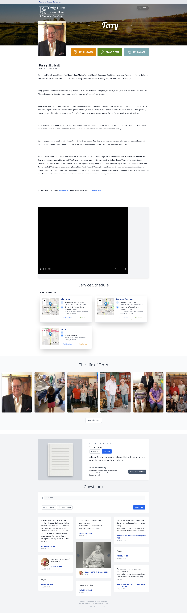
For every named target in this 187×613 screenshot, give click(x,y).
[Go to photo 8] (95, 566)
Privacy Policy (87, 603)
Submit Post (139, 507)
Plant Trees (83, 318)
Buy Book (106, 451)
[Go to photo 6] (92, 566)
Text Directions (67, 318)
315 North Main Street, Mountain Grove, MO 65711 (77, 312)
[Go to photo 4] (90, 566)
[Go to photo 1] (86, 566)
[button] (50, 304)
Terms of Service (99, 603)
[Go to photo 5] (91, 566)
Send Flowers (83, 344)
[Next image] (108, 555)
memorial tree (64, 190)
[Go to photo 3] (88, 566)
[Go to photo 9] (96, 566)
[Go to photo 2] (87, 566)
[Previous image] (78, 555)
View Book (94, 451)
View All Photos (93, 420)
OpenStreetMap (96, 607)
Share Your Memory (137, 472)
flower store (96, 190)
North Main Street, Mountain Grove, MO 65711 (75, 338)
